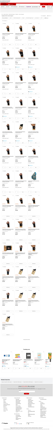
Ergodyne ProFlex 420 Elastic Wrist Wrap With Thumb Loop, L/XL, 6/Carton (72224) (20, 229)
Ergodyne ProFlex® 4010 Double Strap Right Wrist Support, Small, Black (7, 181)
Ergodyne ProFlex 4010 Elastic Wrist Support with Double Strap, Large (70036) (20, 181)
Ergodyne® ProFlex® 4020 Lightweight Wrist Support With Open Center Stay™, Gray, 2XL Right (7, 301)
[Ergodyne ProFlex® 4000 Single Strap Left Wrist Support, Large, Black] (8, 78)
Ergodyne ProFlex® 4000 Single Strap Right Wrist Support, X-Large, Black (7, 34)
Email (20, 390)
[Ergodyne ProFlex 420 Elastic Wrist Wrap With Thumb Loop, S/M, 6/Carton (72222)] (34, 127)
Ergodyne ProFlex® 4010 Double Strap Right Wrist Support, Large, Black (33, 229)
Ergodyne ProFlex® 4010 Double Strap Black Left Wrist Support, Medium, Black (7, 229)
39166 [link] (5, 361)
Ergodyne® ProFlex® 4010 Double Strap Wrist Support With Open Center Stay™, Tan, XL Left (33, 277)
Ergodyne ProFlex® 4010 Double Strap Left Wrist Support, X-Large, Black (20, 83)
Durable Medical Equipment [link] (12, 14)
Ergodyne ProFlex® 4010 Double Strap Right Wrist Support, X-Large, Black (7, 156)
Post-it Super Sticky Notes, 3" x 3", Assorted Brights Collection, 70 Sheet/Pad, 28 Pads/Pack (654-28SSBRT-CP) (17, 360)
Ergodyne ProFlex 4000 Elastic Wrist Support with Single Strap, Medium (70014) (7, 206)
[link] (9, 0)
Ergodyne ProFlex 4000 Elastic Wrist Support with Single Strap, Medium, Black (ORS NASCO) (33, 206)
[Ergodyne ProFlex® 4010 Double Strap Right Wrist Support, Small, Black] (8, 176)
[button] (39, 4)
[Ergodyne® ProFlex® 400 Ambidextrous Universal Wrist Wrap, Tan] (21, 127)
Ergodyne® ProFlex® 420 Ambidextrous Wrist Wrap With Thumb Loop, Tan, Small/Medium (33, 254)
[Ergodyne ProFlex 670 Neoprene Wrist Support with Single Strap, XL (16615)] (34, 78)
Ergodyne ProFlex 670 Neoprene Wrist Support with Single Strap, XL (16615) (33, 83)
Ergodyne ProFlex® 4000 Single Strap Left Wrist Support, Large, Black (7, 83)
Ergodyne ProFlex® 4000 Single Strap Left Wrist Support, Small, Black (33, 34)
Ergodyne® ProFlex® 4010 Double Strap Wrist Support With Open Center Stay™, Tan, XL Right (20, 301)
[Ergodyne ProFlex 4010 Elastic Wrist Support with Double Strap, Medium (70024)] (21, 151)
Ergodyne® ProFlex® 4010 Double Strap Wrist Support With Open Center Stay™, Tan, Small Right (7, 325)
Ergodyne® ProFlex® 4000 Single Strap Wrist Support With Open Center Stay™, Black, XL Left (8, 59)
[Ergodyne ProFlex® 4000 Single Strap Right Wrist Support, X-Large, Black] (8, 29)
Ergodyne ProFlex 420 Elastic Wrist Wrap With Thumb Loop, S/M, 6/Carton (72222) (33, 132)
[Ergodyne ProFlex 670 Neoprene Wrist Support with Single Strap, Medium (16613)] (21, 201)
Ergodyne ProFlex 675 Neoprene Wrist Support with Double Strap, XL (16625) (33, 107)
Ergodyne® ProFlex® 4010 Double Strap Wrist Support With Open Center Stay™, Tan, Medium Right (20, 277)
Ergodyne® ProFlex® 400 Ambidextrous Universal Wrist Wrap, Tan (20, 132)
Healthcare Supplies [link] (5, 14)
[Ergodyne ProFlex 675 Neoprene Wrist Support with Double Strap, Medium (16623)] (8, 102)
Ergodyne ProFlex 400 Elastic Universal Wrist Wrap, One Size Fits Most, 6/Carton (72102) (8, 253)
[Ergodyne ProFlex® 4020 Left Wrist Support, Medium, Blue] (34, 176)
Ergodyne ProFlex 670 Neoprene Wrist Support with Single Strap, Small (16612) (20, 58)
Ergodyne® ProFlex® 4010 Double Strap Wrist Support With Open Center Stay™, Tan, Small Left (33, 301)
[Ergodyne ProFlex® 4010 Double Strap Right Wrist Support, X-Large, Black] (8, 151)
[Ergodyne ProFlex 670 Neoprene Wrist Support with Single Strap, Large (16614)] (34, 151)
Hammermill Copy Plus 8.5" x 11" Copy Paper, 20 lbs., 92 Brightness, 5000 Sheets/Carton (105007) (6, 360)
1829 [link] (48, 361)
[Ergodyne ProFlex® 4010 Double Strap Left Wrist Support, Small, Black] (21, 102)
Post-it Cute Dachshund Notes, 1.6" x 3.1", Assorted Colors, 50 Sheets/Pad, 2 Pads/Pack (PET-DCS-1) (39, 360)
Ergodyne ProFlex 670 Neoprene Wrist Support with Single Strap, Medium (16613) (20, 206)
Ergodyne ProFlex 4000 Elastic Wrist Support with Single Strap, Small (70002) (20, 34)
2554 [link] (26, 361)
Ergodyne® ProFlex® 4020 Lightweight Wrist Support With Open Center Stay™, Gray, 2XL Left (7, 277)
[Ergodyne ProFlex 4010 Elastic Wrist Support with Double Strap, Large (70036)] (21, 176)
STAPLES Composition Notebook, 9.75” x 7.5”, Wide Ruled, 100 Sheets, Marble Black (28, 359)
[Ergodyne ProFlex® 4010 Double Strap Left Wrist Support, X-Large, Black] (21, 78)
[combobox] (28, 5)
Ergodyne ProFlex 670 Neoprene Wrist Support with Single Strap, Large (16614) (33, 156)
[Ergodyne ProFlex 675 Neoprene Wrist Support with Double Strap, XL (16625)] (34, 102)
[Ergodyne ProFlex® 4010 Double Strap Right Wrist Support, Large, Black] (34, 224)
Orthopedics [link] (16, 14)
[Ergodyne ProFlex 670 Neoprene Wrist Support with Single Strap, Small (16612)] (21, 53)
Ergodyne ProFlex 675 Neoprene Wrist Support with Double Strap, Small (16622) (7, 132)
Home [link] (2, 14)
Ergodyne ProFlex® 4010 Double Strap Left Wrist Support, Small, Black (20, 107)
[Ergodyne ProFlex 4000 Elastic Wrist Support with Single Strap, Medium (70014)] (8, 201)
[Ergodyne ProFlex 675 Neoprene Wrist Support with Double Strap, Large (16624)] (34, 53)
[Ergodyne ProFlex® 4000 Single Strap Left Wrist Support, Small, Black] (34, 29)
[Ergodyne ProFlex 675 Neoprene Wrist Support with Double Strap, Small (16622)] (8, 127)
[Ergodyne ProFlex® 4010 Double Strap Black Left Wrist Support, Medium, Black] (8, 224)
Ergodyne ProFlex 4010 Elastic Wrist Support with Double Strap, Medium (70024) (20, 156)
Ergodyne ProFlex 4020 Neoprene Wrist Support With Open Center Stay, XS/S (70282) (20, 254)
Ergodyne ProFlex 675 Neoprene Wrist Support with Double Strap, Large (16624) (33, 58)
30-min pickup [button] (3, 365)
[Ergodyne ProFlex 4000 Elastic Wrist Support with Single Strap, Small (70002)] (21, 29)
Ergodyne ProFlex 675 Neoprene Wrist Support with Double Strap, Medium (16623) (7, 107)
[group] (7, 360)
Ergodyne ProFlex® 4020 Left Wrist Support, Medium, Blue (33, 181)
